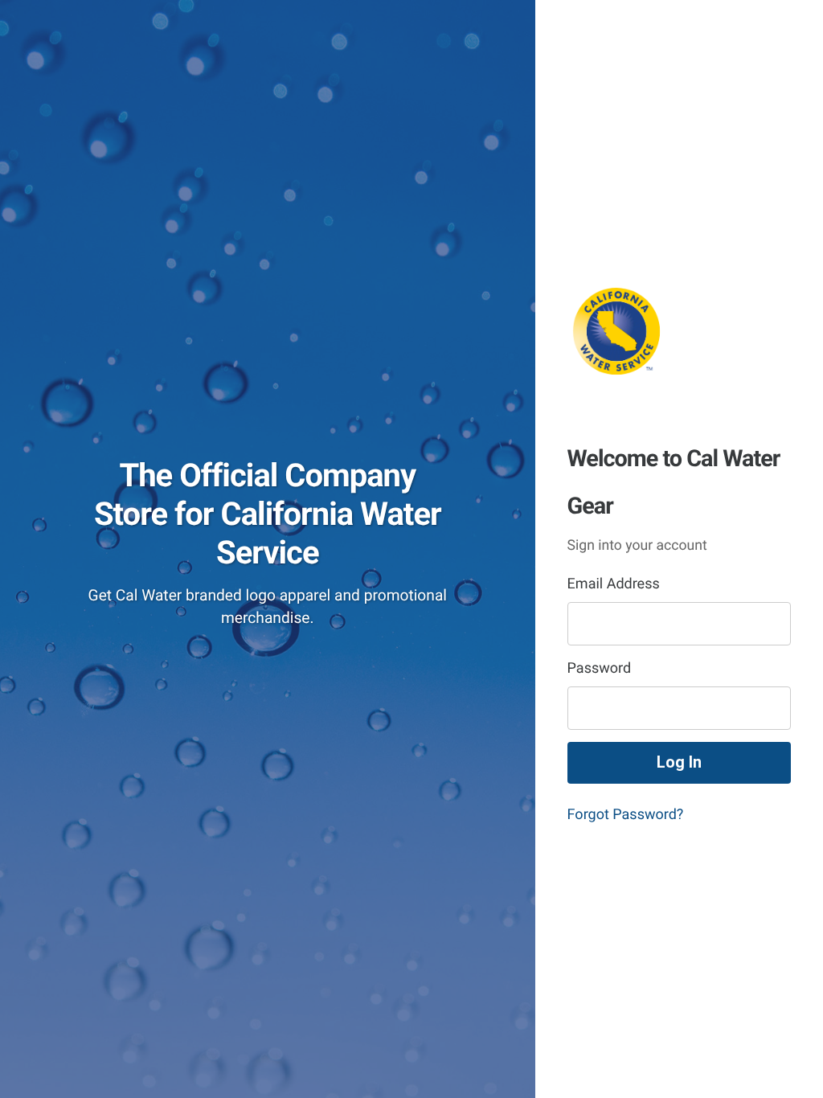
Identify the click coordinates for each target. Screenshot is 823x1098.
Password (599, 668)
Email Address (613, 584)
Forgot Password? (625, 814)
